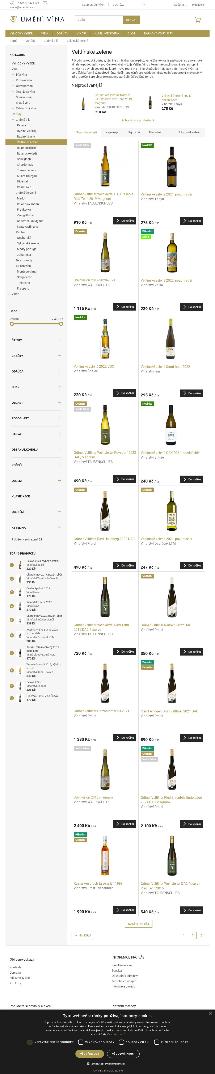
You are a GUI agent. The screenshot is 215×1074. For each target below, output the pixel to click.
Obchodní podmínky (123, 975)
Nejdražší (132, 132)
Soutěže (117, 4)
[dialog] (106, 1042)
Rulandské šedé (26, 153)
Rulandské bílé (25, 147)
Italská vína (21, 266)
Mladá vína (21, 102)
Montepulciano (25, 271)
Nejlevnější (111, 132)
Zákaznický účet (18, 978)
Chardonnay (24, 164)
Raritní (18, 232)
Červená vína (22, 86)
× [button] (207, 1014)
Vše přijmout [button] (88, 1054)
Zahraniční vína (24, 108)
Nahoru (83, 935)
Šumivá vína (22, 97)
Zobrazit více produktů (134, 120)
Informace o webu (122, 986)
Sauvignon (22, 159)
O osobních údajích (122, 981)
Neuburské (23, 237)
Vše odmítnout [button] (121, 1054)
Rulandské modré (27, 204)
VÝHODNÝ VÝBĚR (21, 63)
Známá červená (24, 192)
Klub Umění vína (92, 4)
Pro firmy (14, 983)
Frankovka (22, 209)
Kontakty (14, 967)
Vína (13, 69)
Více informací (114, 1034)
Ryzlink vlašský (25, 130)
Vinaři (14, 294)
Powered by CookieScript (106, 1070)
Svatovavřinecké (26, 226)
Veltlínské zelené (26, 142)
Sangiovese (23, 277)
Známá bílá (21, 119)
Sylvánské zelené (26, 243)
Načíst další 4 (136, 924)
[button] (106, 1063)
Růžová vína (22, 80)
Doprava (13, 972)
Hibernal (21, 181)
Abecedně (153, 132)
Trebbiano (22, 283)
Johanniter (23, 254)
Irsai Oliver (22, 187)
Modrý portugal (26, 249)
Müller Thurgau (25, 176)
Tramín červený (25, 170)
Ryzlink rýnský (25, 136)
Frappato (22, 288)
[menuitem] (19, 33)
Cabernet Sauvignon (29, 221)
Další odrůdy (22, 260)
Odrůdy (15, 114)
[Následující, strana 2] (191, 935)
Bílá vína (19, 74)
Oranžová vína (23, 91)
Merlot (20, 198)
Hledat (130, 19)
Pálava (20, 125)
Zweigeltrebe (24, 215)
